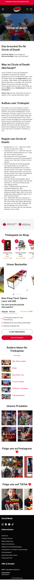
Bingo (14, 368)
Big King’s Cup (18, 375)
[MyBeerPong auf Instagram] (3, 524)
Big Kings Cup (6, 76)
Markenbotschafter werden (9, 555)
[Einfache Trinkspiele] (6, 389)
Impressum (5, 535)
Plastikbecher (20, 112)
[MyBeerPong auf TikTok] (13, 524)
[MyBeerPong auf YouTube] (9, 524)
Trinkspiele (5, 74)
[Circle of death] (6, 383)
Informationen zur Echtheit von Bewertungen (14, 549)
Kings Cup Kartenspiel (21, 56)
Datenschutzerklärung (8, 544)
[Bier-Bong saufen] (6, 362)
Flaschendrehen (18, 395)
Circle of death (18, 382)
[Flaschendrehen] (6, 396)
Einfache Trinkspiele (20, 388)
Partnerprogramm (7, 552)
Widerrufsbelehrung (7, 541)
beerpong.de (5, 574)
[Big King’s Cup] (6, 376)
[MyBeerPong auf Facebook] (6, 524)
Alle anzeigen (17, 355)
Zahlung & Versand (7, 538)
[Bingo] (6, 369)
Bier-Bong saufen (19, 361)
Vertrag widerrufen (7, 558)
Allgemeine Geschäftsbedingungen (12, 547)
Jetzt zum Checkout (17, 337)
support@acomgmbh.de (12, 569)
